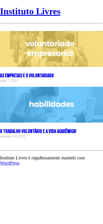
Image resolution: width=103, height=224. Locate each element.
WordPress (9, 163)
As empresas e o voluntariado (27, 76)
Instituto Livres (30, 11)
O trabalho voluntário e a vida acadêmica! (38, 131)
